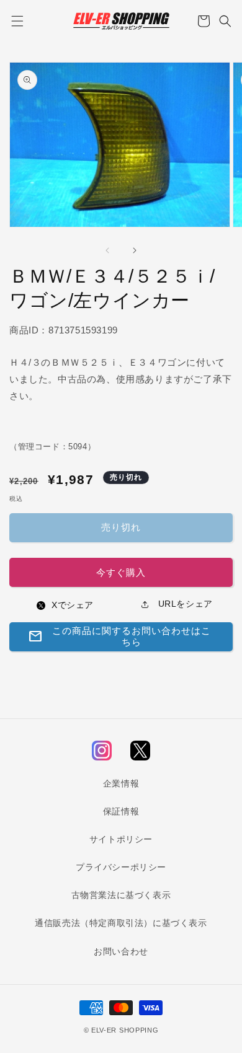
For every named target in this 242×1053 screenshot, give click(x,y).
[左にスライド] (107, 250)
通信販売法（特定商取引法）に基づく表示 (121, 923)
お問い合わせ (121, 951)
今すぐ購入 (121, 572)
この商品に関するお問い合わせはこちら (119, 636)
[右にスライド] (134, 250)
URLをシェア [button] (184, 604)
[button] (17, 21)
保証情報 (121, 811)
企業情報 (121, 783)
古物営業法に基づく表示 (121, 895)
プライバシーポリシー (121, 867)
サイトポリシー (121, 839)
